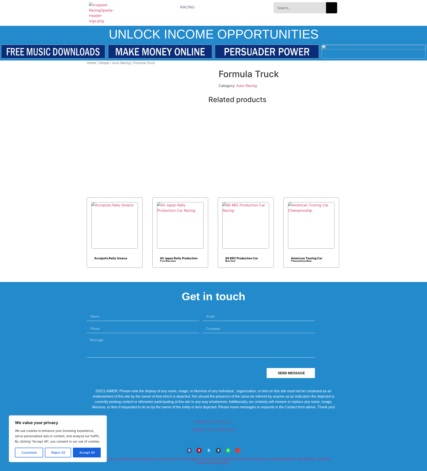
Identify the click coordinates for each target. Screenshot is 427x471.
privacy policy (213, 422)
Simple (104, 63)
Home (91, 63)
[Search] (331, 7)
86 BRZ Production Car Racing (241, 259)
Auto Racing (121, 63)
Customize (29, 452)
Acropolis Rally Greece (110, 258)
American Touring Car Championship (306, 259)
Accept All (87, 452)
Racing (187, 7)
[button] (189, 450)
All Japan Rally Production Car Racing (178, 259)
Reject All (58, 452)
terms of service (213, 430)
